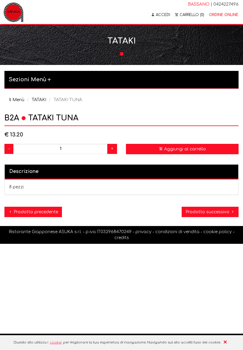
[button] (121, 80)
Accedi (162, 15)
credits (121, 238)
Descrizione (24, 171)
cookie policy (217, 232)
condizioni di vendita (177, 232)
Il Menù (16, 100)
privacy (143, 232)
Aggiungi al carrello (184, 149)
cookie (56, 342)
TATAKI (39, 100)
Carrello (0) (191, 15)
